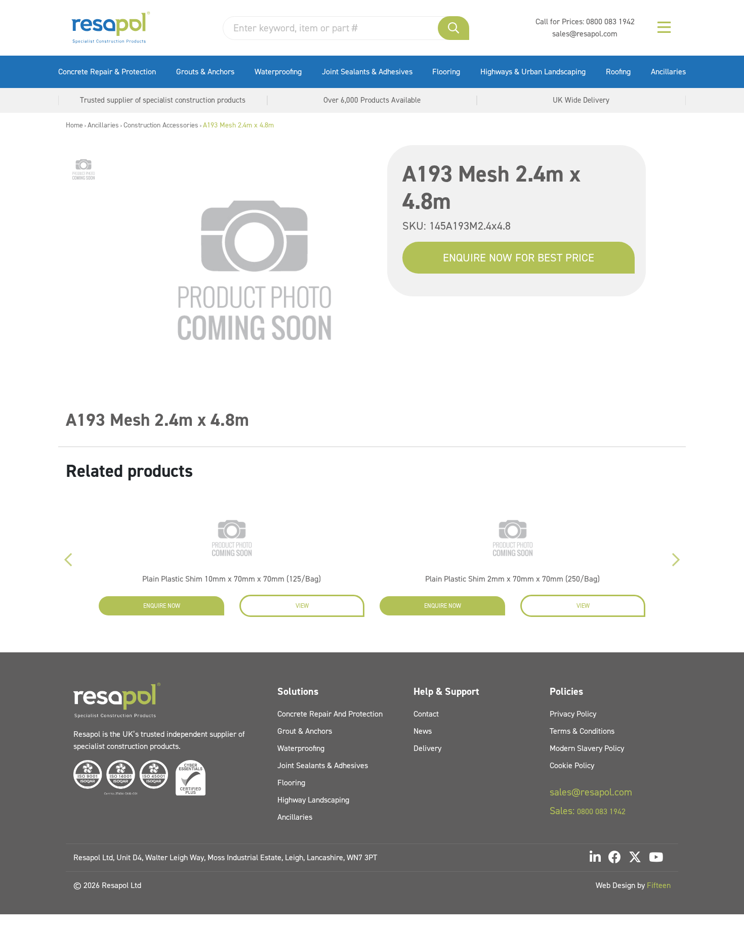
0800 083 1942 (610, 21)
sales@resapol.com (584, 33)
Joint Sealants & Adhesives (367, 71)
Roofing (618, 71)
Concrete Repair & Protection (107, 71)
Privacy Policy (573, 713)
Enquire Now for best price (518, 257)
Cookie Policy (572, 765)
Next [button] (676, 559)
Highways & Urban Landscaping (533, 71)
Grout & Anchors (304, 731)
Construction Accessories (160, 125)
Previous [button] (68, 559)
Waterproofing (278, 71)
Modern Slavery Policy (587, 748)
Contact (426, 713)
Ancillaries (668, 71)
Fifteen (659, 885)
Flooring (446, 71)
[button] (453, 28)
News (423, 731)
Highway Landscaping (313, 799)
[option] (83, 169)
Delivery (427, 748)
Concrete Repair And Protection (330, 713)
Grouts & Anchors (205, 71)
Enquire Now (161, 606)
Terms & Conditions (582, 731)
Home (74, 125)
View (302, 606)
